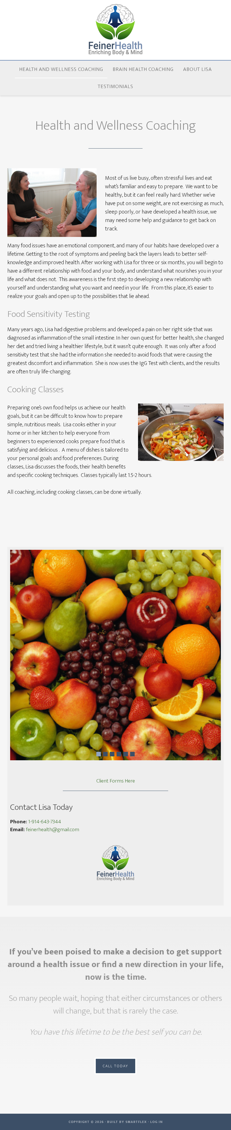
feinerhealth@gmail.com (52, 829)
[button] (98, 754)
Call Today (115, 1066)
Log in (156, 1122)
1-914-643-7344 (44, 821)
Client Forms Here (115, 781)
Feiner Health (115, 30)
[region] (115, 655)
